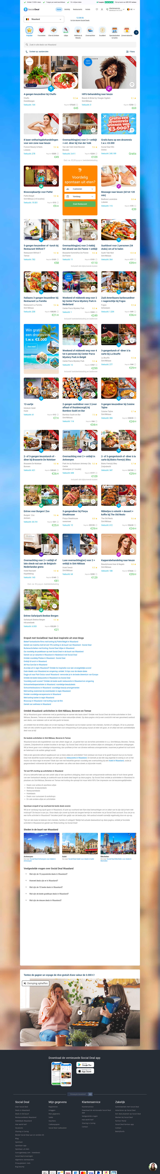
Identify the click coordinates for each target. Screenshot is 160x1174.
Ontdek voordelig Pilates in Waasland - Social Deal (44, 658)
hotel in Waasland (116, 761)
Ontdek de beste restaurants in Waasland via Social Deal (47, 678)
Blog (17, 1138)
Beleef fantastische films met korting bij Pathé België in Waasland (51, 642)
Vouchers (52, 1121)
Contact (85, 1127)
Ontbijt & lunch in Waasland (35, 661)
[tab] (80, 874)
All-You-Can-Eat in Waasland (35, 665)
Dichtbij (67, 9)
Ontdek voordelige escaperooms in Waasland (42, 694)
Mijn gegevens (54, 1114)
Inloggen (52, 1110)
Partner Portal (120, 1121)
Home (59, 9)
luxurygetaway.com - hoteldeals (27, 1152)
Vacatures (19, 1128)
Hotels (87, 9)
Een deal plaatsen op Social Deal (128, 1114)
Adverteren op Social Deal (125, 1110)
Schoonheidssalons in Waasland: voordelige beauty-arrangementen (51, 688)
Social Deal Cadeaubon (58, 1128)
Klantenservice (87, 1107)
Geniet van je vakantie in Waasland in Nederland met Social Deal (50, 655)
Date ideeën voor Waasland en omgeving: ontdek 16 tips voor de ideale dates (55, 671)
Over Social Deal (21, 1107)
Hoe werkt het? (21, 1124)
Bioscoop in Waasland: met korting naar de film (43, 701)
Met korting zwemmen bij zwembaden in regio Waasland (47, 691)
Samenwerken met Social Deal (127, 1107)
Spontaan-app (20, 1145)
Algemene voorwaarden (24, 1159)
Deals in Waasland (22, 1110)
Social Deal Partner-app (124, 1124)
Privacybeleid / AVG (22, 1163)
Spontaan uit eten (22, 1149)
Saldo (51, 1117)
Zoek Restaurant (80, 204)
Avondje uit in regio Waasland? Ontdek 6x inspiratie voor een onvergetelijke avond (57, 668)
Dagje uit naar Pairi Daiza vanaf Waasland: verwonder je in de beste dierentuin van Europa (61, 674)
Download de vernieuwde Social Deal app (96, 1111)
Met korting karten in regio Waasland (39, 698)
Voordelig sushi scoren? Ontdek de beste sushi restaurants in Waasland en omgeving (59, 681)
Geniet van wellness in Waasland (37, 704)
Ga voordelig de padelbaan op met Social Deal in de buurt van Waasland (54, 651)
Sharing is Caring (22, 1131)
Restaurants (77, 9)
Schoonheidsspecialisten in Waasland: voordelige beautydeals (49, 684)
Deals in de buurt (22, 1114)
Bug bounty (19, 1167)
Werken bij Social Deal (124, 1117)
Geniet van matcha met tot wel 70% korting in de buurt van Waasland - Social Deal (57, 645)
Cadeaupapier (54, 1124)
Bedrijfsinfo (119, 1131)
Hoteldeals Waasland (23, 1121)
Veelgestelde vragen (90, 1116)
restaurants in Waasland (77, 758)
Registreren (53, 1107)
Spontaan (19, 1142)
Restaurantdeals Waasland (25, 1117)
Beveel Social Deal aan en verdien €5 (29, 1135)
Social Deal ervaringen (24, 1156)
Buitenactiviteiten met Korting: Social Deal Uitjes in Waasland (49, 648)
